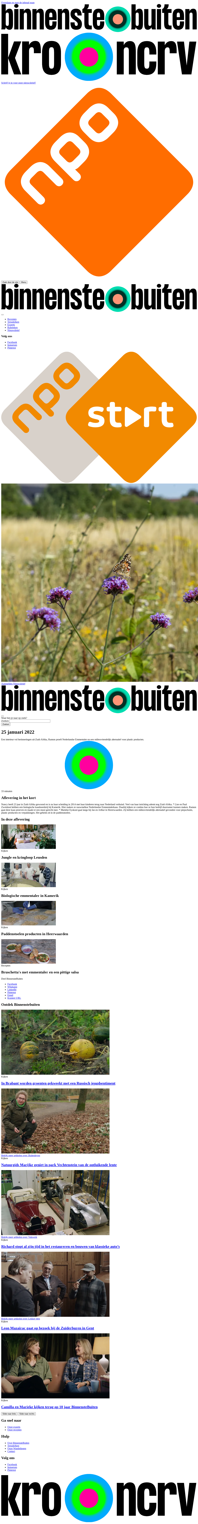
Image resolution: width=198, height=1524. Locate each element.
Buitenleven (20, 1155)
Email (10, 995)
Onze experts (13, 1427)
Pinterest (11, 992)
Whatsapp (12, 986)
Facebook (12, 984)
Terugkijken (13, 1445)
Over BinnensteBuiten (18, 1443)
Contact (11, 1451)
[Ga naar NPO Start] (99, 482)
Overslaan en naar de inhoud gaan (17, 2)
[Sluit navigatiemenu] (2, 314)
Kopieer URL (14, 998)
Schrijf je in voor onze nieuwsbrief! (18, 82)
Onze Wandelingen (16, 1448)
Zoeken (5, 721)
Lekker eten (20, 1318)
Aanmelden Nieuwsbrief (13, 683)
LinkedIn (11, 989)
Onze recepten (14, 1429)
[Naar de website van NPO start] (99, 279)
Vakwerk (19, 1237)
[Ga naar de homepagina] (99, 31)
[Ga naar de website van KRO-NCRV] (99, 80)
